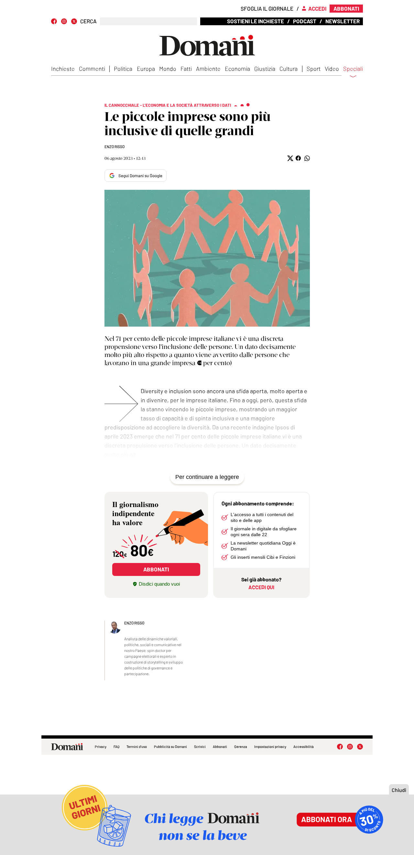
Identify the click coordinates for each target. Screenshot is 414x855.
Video (332, 68)
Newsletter (342, 21)
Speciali (353, 69)
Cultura (288, 68)
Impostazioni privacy (270, 746)
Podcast (304, 21)
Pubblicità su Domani (170, 746)
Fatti (186, 68)
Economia (237, 68)
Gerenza (240, 746)
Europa (146, 68)
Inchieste (63, 68)
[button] (289, 158)
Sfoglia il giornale (267, 8)
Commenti (92, 68)
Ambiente (208, 68)
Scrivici (200, 746)
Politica (123, 68)
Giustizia (264, 68)
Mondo (167, 68)
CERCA (88, 21)
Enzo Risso (114, 146)
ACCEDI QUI (261, 587)
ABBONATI (156, 569)
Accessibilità (303, 746)
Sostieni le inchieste (255, 21)
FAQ (116, 746)
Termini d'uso (136, 746)
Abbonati (220, 746)
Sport (314, 68)
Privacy (100, 746)
